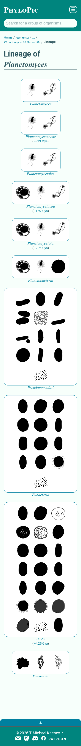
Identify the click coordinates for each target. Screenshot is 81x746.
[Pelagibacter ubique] (58, 355)
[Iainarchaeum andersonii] (23, 625)
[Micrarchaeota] (41, 606)
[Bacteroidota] (41, 318)
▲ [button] (41, 722)
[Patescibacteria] (23, 462)
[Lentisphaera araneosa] (58, 266)
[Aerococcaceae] (41, 406)
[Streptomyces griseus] (23, 425)
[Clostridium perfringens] (23, 444)
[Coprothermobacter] (23, 299)
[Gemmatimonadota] (58, 318)
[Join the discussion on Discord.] (35, 738)
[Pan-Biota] (23, 662)
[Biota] (58, 513)
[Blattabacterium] (41, 299)
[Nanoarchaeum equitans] (58, 588)
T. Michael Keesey (44, 733)
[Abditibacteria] (58, 406)
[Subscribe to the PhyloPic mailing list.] (18, 738)
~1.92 (40, 211)
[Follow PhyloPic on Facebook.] (43, 738)
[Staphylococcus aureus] (41, 425)
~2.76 (40, 248)
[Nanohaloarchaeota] (58, 606)
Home (8, 37)
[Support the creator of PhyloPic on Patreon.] (57, 738)
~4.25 (40, 644)
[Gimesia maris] (32, 90)
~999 (40, 141)
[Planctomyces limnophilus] (49, 90)
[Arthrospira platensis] (58, 425)
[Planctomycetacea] (23, 192)
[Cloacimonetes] (23, 318)
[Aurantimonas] (58, 299)
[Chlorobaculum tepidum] (41, 336)
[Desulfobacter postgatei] (41, 374)
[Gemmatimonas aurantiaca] (23, 336)
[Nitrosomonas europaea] (58, 336)
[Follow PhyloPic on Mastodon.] (26, 739)
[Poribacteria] (41, 355)
